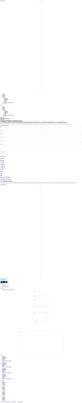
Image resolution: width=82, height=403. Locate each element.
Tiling (5, 101)
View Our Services (3, 184)
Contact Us (4, 103)
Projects (3, 96)
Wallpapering (6, 99)
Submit (3, 152)
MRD (22, 401)
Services (3, 97)
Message (2, 144)
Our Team (3, 95)
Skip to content (2, 0)
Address (1, 137)
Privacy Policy (13, 401)
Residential (5, 98)
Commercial (6, 111)
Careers (3, 381)
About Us (3, 94)
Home (3, 93)
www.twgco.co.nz (3, 279)
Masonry (5, 100)
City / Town (2, 140)
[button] (41, 104)
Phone (1, 130)
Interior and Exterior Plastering (8, 102)
